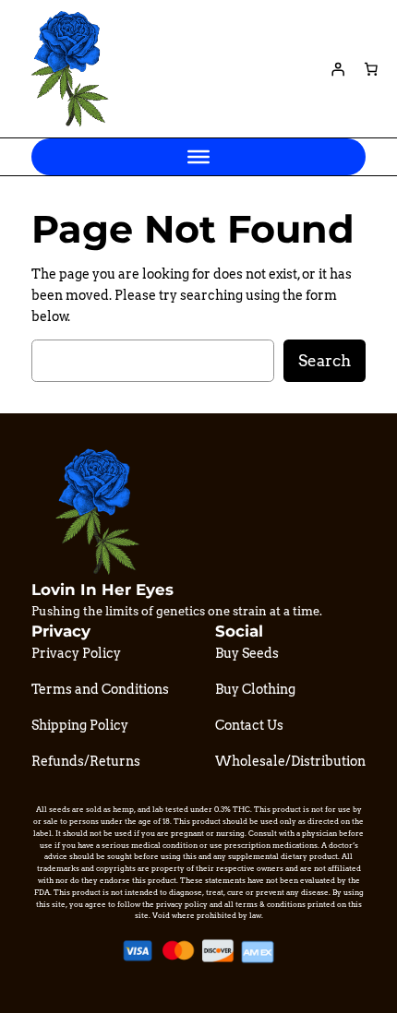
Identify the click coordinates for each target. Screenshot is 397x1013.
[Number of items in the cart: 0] (371, 69)
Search (324, 361)
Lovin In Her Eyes (102, 589)
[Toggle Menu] (198, 156)
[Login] (338, 69)
